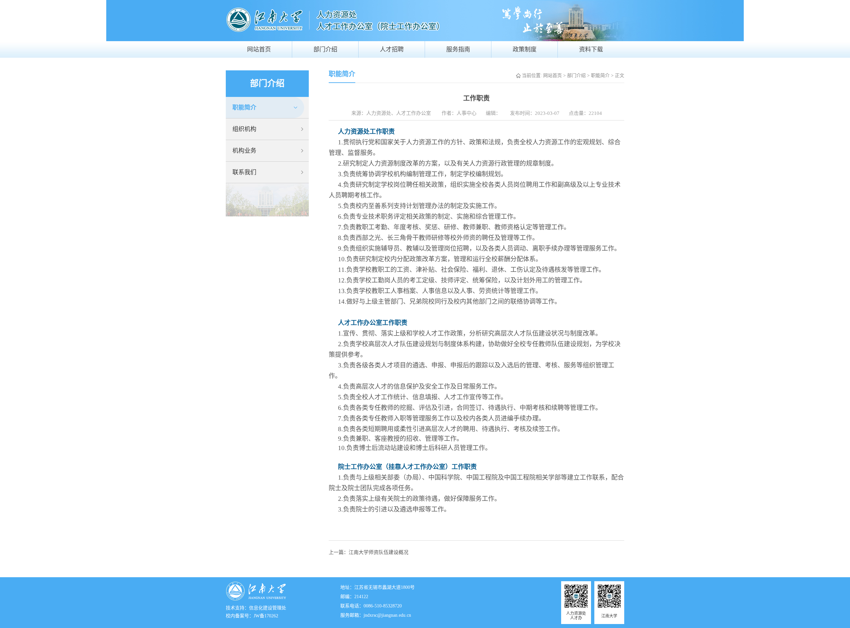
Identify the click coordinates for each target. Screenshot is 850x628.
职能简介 (244, 107)
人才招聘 (392, 49)
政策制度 (525, 49)
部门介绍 (325, 49)
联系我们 (244, 172)
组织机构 (244, 129)
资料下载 (591, 49)
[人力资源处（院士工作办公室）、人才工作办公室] (362, 19)
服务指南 (458, 49)
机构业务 (244, 150)
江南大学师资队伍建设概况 (378, 552)
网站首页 (259, 49)
